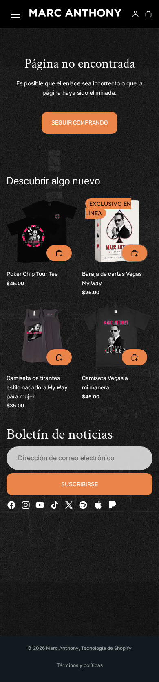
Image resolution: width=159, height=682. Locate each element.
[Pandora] (112, 505)
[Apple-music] (97, 505)
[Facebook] (11, 505)
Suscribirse (79, 484)
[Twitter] (69, 505)
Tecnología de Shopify (106, 648)
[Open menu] (15, 14)
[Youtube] (40, 505)
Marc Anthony (62, 648)
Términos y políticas (80, 665)
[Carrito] (148, 15)
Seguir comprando (79, 122)
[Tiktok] (55, 505)
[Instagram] (26, 505)
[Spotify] (83, 505)
